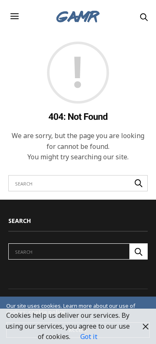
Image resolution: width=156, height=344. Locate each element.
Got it (88, 336)
